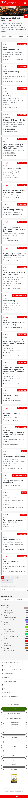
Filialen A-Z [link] (21, 788)
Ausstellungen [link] (19, 36)
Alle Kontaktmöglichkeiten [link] (14, 718)
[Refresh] (17, 796)
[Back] (5, 796)
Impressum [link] (14, 788)
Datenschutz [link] (7, 788)
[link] (26, 16)
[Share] (23, 796)
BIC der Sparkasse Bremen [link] (16, 791)
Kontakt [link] (7, 791)
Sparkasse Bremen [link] (7, 36)
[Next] (11, 796)
